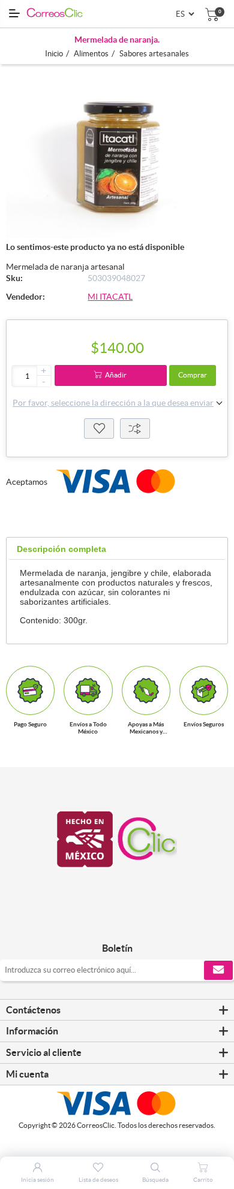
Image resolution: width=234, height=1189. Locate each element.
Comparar (135, 428)
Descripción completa (61, 549)
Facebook (103, 923)
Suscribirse (218, 970)
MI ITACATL (110, 296)
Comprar (192, 375)
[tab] (61, 549)
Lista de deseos (99, 428)
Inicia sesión (37, 1179)
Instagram (130, 923)
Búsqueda (155, 1179)
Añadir (116, 375)
